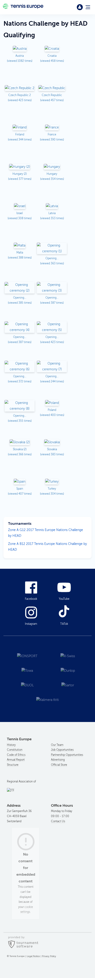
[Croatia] (52, 49)
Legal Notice (33, 956)
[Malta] (19, 245)
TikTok (64, 623)
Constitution (14, 749)
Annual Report (16, 759)
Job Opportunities (62, 749)
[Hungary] (52, 167)
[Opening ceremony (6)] (20, 367)
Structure (12, 764)
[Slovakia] (52, 442)
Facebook (31, 598)
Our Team (57, 745)
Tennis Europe (23, 7)
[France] (52, 127)
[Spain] (19, 482)
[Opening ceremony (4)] (20, 327)
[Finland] (20, 127)
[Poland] (52, 403)
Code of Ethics (16, 754)
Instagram (31, 623)
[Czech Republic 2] (19, 88)
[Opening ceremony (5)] (52, 327)
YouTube (64, 598)
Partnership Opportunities (67, 754)
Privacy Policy (49, 956)
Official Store (59, 764)
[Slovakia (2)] (20, 442)
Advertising (58, 759)
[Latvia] (52, 206)
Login (80, 7)
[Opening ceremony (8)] (20, 406)
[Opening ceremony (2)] (20, 288)
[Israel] (19, 206)
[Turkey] (52, 482)
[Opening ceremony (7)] (52, 367)
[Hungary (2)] (19, 167)
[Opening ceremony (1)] (52, 248)
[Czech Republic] (52, 88)
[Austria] (20, 49)
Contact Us (58, 821)
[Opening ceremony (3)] (52, 288)
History (11, 745)
